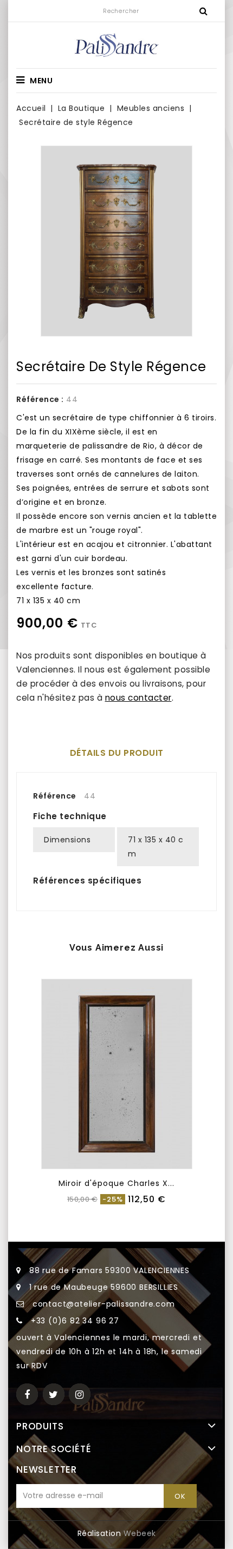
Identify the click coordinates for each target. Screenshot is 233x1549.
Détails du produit (117, 753)
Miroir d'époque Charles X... (116, 1183)
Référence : (40, 399)
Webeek (140, 1533)
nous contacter (138, 697)
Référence (54, 795)
